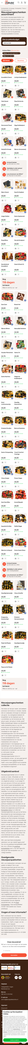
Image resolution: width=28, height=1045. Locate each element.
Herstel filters (15, 50)
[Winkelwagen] (25, 2)
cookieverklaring (16, 1029)
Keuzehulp (21, 60)
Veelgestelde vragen (7, 987)
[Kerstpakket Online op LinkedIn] (20, 977)
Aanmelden (14, 955)
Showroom (4, 1008)
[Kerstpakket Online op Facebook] (16, 977)
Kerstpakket (18, 8)
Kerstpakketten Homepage (7, 8)
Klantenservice (5, 989)
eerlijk (14, 760)
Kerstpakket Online (6, 810)
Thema (24, 8)
